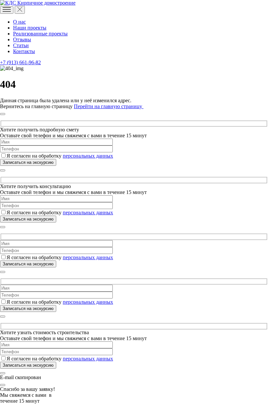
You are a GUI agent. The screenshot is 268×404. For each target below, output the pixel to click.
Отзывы (22, 39)
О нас (19, 22)
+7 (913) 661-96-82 (20, 62)
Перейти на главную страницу (108, 106)
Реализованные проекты (40, 33)
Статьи (21, 45)
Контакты (24, 51)
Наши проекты (29, 27)
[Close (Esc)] (2, 114)
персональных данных (88, 156)
